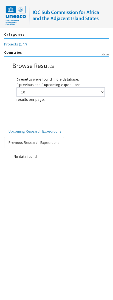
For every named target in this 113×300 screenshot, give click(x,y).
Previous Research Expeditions (34, 142)
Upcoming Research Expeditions (35, 131)
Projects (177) (15, 44)
